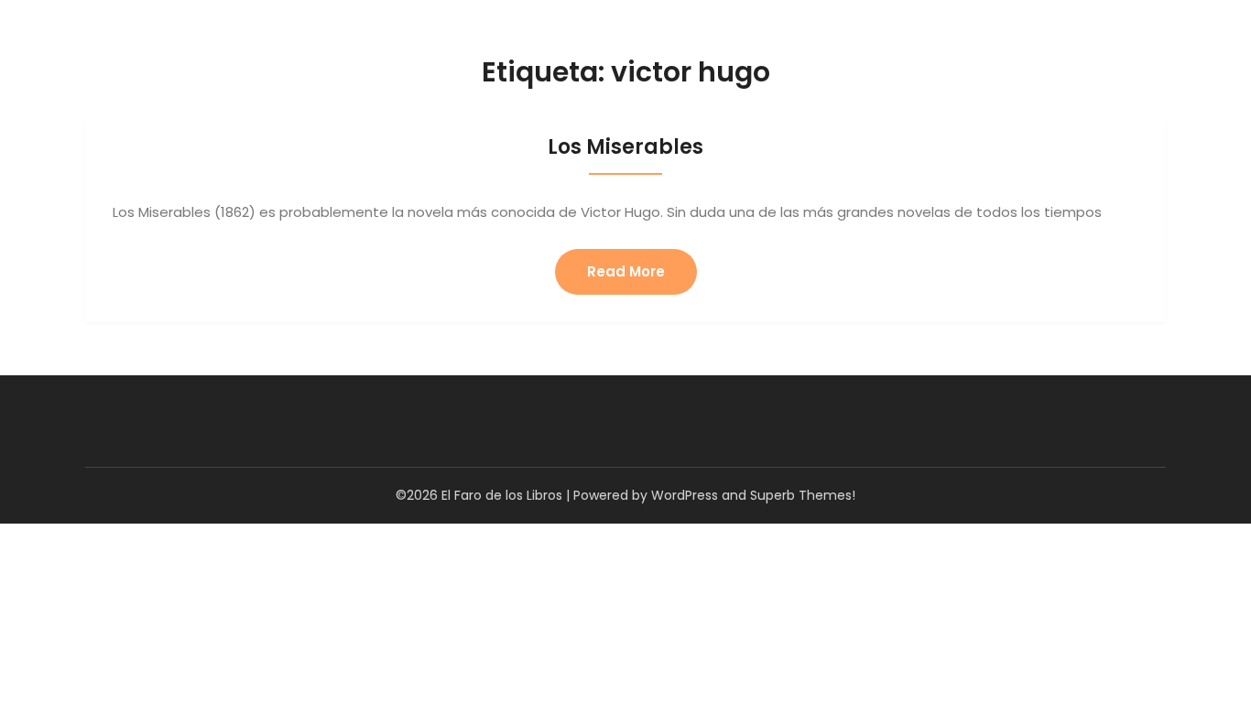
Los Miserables (625, 147)
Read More (626, 271)
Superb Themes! (802, 495)
